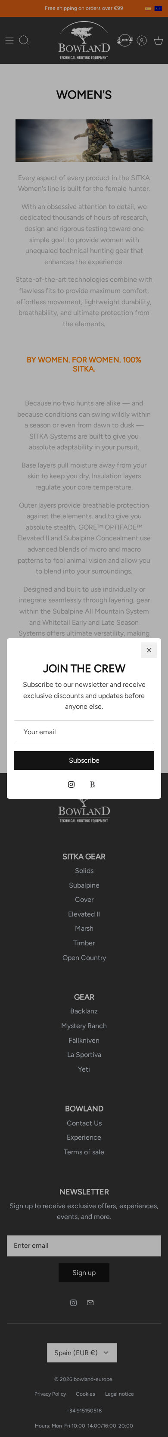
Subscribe (84, 760)
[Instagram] (71, 784)
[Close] (149, 650)
